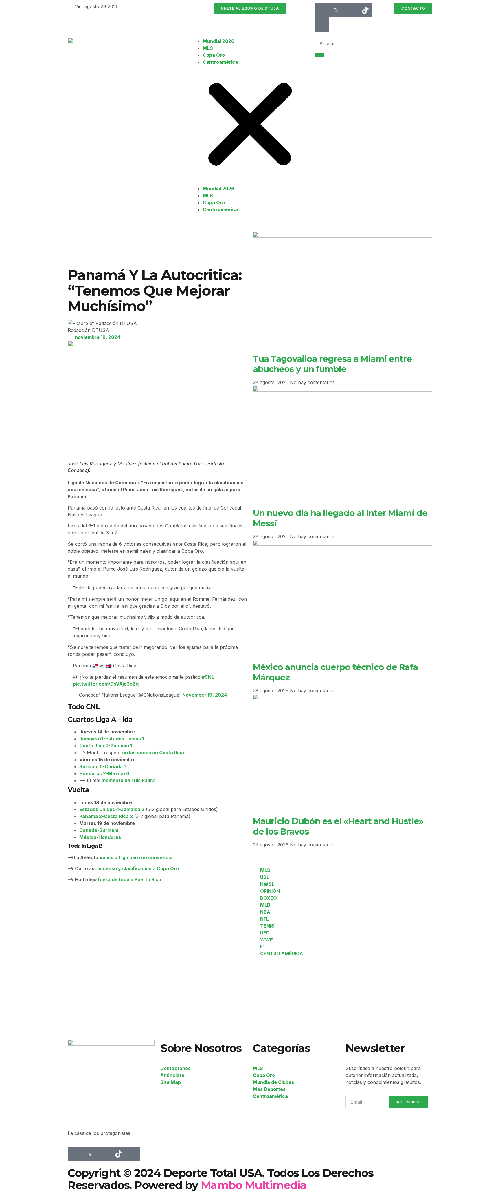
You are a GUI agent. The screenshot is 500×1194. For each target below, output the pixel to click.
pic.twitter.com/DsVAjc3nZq (106, 684)
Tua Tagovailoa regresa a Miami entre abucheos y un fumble (332, 363)
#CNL (208, 677)
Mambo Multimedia (253, 1185)
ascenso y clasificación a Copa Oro (138, 868)
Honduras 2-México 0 (104, 773)
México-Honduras (100, 837)
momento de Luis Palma (129, 780)
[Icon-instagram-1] (350, 10)
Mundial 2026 (218, 41)
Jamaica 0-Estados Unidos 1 (111, 739)
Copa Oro (214, 55)
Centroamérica (220, 62)
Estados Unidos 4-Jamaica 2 (111, 809)
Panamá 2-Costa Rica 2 (106, 816)
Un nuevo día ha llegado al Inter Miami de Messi (340, 517)
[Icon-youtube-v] (322, 24)
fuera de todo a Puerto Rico (129, 879)
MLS (208, 48)
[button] (250, 125)
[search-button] (319, 55)
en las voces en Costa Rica (153, 752)
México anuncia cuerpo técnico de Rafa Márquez (335, 672)
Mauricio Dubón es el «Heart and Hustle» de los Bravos (338, 826)
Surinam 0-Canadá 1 (102, 766)
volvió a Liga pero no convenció (136, 857)
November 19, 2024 (204, 695)
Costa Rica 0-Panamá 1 (105, 745)
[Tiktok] (365, 10)
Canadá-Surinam (98, 830)
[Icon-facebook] (322, 10)
